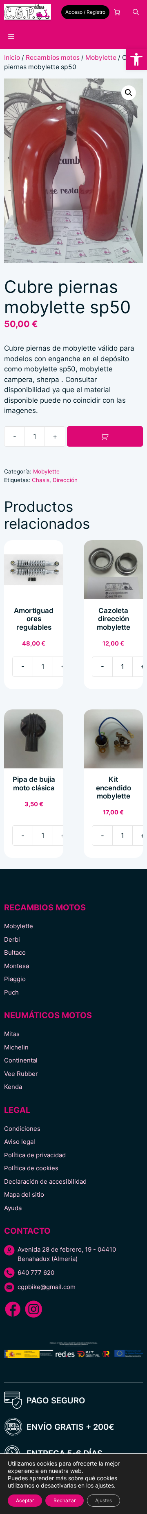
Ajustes (103, 1500)
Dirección (65, 480)
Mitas (12, 1034)
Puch (11, 992)
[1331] (105, 436)
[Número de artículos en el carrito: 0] (117, 12)
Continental (21, 1060)
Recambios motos (53, 57)
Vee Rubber (21, 1074)
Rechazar (64, 1500)
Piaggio (15, 979)
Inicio (12, 57)
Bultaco (15, 952)
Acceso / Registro (85, 12)
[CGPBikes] (27, 12)
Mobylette (100, 57)
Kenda (13, 1087)
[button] (136, 59)
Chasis (40, 480)
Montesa (16, 966)
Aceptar (25, 1500)
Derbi (12, 939)
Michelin (16, 1047)
